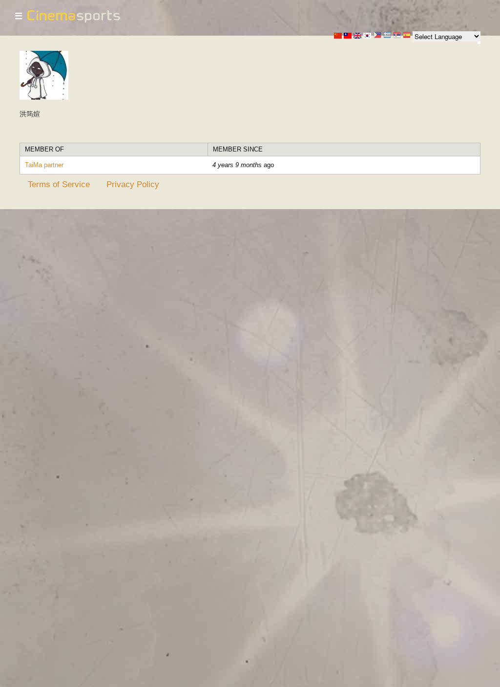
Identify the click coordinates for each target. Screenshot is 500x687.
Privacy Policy (132, 184)
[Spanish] (407, 36)
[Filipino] (377, 36)
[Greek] (387, 36)
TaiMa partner (44, 165)
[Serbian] (397, 36)
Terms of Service (59, 184)
